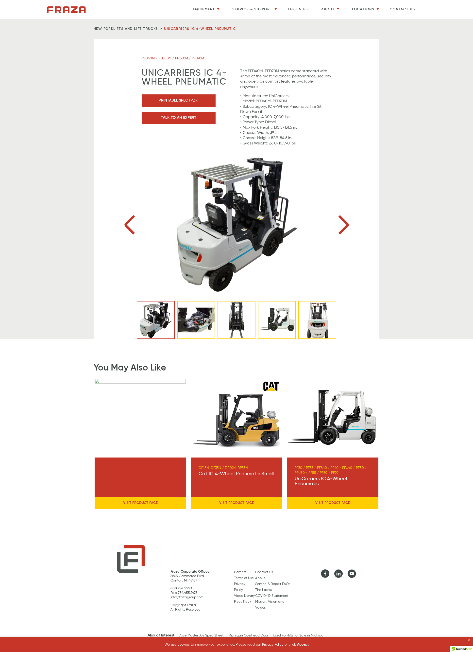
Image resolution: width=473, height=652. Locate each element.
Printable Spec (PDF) (179, 101)
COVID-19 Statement (271, 596)
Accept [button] (303, 644)
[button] (469, 640)
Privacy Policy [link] (272, 644)
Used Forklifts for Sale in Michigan (299, 635)
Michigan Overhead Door (248, 635)
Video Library (244, 596)
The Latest (299, 9)
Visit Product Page (140, 503)
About (260, 578)
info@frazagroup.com (186, 597)
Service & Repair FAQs (272, 584)
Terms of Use (244, 578)
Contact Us (402, 9)
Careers (240, 572)
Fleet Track (242, 601)
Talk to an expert (178, 118)
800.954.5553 (181, 588)
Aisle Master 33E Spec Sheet (201, 635)
